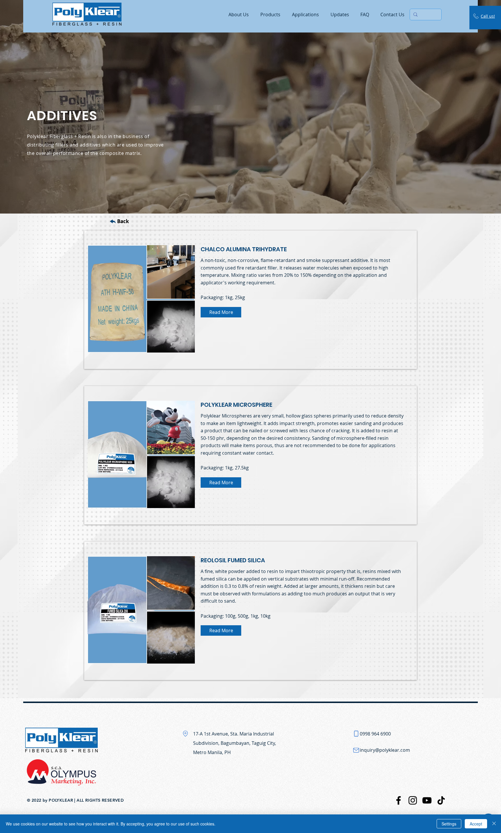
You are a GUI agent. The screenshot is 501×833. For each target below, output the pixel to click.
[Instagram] (412, 800)
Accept (476, 824)
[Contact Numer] (356, 733)
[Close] (494, 823)
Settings (449, 824)
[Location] (185, 733)
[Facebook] (398, 800)
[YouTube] (427, 800)
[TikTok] (441, 800)
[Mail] (356, 750)
